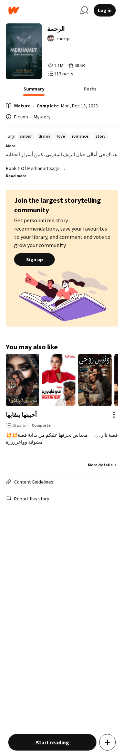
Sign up (34, 259)
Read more (16, 175)
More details (100, 464)
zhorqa (63, 38)
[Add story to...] (107, 742)
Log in (105, 10)
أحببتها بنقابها (21, 414)
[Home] (41, 10)
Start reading (52, 742)
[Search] (84, 10)
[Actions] (114, 414)
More (11, 145)
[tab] (33, 91)
